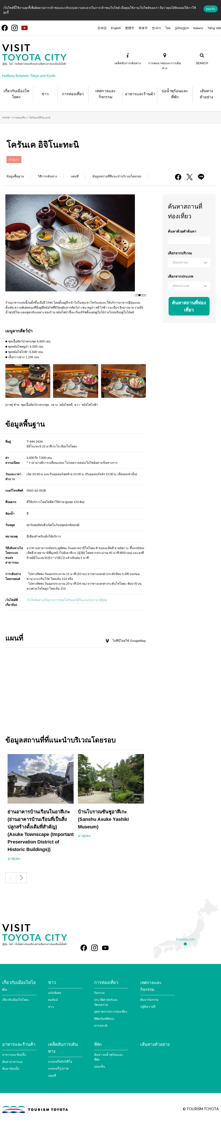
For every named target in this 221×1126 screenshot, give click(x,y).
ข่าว (51, 1007)
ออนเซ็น (99, 1066)
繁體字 (129, 28)
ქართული (182, 28)
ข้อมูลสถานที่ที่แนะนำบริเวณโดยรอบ (116, 176)
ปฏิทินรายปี (147, 1006)
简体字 (143, 28)
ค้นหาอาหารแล (12, 1062)
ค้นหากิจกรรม (149, 999)
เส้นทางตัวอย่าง (155, 1044)
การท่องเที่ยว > (20, 117)
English (116, 28)
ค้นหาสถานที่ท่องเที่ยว (189, 306)
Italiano (198, 28)
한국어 (156, 28)
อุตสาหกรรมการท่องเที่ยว (110, 1011)
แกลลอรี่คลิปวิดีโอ (60, 1061)
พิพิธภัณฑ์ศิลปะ (104, 1018)
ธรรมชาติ (100, 1025)
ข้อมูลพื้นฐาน (15, 176)
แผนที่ (75, 176)
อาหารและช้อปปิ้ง (14, 1054)
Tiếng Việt (214, 28)
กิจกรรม (99, 993)
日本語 (102, 28)
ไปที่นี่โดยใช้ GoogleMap (129, 640)
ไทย (167, 28)
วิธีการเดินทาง (47, 176)
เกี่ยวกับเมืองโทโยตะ (15, 999)
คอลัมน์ (53, 999)
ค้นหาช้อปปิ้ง (10, 1068)
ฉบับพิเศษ (54, 993)
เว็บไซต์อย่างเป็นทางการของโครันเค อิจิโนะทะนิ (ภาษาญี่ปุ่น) (67, 600)
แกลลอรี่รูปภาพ (58, 1068)
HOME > (7, 117)
